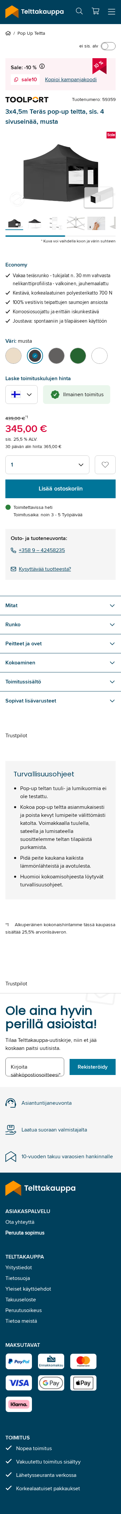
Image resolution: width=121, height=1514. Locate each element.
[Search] (79, 12)
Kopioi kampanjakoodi (71, 79)
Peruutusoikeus (23, 1310)
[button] (95, 11)
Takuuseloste (20, 1299)
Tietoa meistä (21, 1321)
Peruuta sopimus (24, 1232)
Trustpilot (16, 735)
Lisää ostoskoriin (61, 488)
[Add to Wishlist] (105, 464)
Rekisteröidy (93, 1067)
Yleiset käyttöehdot (28, 1289)
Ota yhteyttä (19, 1222)
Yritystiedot (18, 1267)
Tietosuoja (17, 1278)
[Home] (9, 33)
